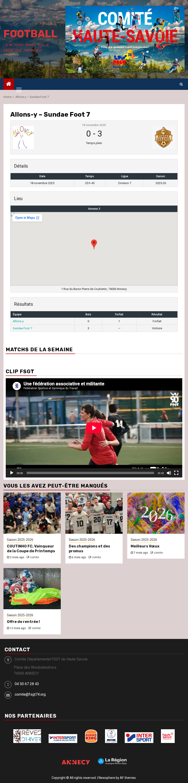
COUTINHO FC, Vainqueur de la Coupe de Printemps (31, 548)
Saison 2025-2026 (20, 540)
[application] (94, 427)
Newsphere (107, 778)
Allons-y (18, 321)
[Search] (181, 84)
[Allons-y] (40, 137)
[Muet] (169, 473)
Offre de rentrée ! (23, 621)
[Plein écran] (176, 473)
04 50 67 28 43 (27, 684)
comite (34, 557)
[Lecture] (11, 473)
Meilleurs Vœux (145, 546)
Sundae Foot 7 (22, 328)
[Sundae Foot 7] (147, 137)
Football (30, 34)
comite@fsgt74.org (30, 694)
